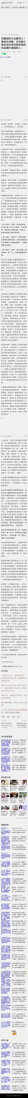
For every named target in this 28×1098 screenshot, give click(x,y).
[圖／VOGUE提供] (14, 66)
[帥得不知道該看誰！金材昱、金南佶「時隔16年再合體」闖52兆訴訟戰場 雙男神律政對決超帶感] (6, 923)
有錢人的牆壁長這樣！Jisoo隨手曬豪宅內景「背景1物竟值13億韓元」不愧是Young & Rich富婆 (19, 984)
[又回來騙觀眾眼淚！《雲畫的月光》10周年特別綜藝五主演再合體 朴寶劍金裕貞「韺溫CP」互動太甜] (6, 881)
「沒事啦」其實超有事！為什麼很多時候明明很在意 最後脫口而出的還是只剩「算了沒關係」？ (19, 761)
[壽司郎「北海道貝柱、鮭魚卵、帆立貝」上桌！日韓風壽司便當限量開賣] (6, 889)
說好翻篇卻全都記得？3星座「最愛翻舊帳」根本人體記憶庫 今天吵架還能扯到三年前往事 (14, 813)
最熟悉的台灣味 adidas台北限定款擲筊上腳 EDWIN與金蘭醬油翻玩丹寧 (19, 941)
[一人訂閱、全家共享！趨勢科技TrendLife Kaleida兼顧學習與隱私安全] (6, 872)
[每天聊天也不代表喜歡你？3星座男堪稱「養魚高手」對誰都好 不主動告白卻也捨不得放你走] (6, 750)
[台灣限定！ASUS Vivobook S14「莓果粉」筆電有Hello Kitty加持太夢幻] (6, 898)
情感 (13, 716)
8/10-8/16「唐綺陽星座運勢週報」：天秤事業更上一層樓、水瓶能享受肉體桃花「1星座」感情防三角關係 (23, 813)
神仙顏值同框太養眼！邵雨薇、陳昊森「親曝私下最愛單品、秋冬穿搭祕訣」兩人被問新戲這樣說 (19, 917)
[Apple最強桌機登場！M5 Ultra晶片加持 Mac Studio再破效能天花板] (6, 1007)
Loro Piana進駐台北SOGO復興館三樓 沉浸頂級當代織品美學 (19, 1016)
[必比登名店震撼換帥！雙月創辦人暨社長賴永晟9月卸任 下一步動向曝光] (6, 991)
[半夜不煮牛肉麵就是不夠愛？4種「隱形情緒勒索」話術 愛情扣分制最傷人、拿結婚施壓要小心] (6, 767)
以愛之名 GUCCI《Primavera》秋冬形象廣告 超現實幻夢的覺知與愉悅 (19, 831)
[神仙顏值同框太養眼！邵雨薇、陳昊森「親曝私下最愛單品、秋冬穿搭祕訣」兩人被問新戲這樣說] (6, 915)
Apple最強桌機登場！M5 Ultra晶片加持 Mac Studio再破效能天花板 (19, 1007)
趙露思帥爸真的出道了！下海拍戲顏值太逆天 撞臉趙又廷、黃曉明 (19, 1071)
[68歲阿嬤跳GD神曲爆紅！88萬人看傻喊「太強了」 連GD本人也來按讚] (6, 1063)
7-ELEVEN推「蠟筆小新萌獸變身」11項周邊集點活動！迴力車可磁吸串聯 (19, 865)
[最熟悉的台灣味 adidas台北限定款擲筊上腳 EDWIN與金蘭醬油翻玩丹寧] (6, 940)
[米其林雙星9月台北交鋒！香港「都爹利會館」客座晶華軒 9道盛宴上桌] (6, 965)
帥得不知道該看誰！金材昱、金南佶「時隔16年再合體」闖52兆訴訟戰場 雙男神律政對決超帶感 (19, 925)
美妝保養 (22, 7)
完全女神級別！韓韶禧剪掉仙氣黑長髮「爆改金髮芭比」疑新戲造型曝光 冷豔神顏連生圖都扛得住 (19, 1001)
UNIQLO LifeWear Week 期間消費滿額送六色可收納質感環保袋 (19, 847)
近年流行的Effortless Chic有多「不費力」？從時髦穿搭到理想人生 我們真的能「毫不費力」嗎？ (13, 800)
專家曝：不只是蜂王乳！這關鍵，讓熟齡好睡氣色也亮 (4, 788)
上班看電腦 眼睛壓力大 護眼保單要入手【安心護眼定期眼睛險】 (22, 788)
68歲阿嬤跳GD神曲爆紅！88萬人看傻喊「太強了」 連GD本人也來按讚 (19, 1064)
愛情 (18, 716)
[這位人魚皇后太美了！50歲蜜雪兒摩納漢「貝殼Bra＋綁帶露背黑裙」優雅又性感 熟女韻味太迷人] (6, 948)
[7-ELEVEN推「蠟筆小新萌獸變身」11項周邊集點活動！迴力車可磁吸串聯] (6, 864)
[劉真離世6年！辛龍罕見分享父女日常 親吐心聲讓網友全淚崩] (6, 1088)
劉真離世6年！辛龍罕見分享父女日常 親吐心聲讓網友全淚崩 (19, 1088)
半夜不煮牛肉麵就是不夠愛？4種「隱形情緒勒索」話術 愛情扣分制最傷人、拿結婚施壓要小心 (19, 769)
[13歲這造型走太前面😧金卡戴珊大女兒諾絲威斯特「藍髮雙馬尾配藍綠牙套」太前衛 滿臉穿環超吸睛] (6, 974)
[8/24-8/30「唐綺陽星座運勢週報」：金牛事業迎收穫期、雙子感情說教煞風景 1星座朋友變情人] (6, 742)
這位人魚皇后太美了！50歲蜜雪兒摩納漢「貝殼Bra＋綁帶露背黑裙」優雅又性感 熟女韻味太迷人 (19, 950)
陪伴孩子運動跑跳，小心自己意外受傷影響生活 (22, 800)
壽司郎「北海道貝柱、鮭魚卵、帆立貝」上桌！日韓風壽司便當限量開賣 (19, 890)
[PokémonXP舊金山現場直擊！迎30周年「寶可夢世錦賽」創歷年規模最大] (6, 906)
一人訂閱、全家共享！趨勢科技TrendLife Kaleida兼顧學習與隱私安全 (19, 873)
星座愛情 (10, 34)
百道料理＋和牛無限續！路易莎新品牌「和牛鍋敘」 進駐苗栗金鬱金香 (19, 958)
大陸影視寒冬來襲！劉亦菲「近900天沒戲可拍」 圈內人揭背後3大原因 (19, 1081)
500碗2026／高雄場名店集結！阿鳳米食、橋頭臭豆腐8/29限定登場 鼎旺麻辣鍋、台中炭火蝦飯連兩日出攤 (20, 841)
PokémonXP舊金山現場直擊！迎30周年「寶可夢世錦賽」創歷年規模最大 (19, 907)
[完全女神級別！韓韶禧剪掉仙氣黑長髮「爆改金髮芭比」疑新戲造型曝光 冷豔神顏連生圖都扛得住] (6, 999)
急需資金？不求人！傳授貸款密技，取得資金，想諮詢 (4, 813)
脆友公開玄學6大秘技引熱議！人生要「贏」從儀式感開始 (14, 788)
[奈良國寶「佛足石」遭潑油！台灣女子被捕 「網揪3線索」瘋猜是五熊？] (6, 1046)
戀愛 (3, 716)
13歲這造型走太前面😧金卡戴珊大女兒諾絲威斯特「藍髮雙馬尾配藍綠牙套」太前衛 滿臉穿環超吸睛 (19, 976)
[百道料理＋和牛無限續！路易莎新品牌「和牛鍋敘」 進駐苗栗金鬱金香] (6, 957)
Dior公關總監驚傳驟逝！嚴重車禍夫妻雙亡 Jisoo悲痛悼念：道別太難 (20, 1055)
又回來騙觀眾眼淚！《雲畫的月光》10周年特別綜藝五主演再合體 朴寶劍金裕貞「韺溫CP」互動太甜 (19, 883)
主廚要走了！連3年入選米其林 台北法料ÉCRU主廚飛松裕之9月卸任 (19, 933)
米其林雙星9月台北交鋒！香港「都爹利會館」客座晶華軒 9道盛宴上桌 (19, 966)
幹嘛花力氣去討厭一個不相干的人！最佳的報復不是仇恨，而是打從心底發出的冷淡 (14, 688)
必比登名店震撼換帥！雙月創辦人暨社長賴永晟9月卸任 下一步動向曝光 (19, 992)
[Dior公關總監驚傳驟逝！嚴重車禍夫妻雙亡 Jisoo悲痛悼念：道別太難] (6, 1054)
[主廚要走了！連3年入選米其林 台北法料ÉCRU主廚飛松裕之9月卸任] (6, 932)
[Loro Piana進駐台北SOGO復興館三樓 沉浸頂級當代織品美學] (6, 1016)
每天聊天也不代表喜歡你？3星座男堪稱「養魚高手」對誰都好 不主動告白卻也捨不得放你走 (19, 752)
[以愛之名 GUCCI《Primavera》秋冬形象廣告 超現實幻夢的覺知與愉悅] (6, 830)
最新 (2, 7)
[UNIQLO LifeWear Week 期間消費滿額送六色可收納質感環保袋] (6, 847)
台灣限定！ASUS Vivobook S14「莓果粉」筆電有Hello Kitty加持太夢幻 (19, 899)
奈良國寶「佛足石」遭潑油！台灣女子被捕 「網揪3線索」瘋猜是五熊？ (19, 1047)
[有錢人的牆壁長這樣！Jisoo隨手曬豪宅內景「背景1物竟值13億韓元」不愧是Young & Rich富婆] (6, 982)
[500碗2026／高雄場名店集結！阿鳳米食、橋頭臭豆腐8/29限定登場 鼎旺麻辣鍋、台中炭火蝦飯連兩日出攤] (6, 839)
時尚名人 (8, 7)
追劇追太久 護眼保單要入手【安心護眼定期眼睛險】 (4, 800)
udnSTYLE (4, 34)
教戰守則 (17, 34)
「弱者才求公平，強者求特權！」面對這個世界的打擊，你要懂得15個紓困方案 (14, 678)
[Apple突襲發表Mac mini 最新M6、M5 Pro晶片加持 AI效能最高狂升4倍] (6, 1024)
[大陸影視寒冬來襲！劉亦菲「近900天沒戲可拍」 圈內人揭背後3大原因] (6, 1080)
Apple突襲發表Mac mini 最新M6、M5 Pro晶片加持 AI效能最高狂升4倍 (19, 1025)
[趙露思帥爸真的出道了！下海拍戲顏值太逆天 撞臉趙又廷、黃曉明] (6, 1071)
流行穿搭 (15, 7)
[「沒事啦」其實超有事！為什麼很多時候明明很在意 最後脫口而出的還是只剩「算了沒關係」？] (6, 759)
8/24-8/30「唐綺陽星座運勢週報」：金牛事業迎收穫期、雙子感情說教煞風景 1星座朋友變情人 (19, 744)
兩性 (8, 716)
